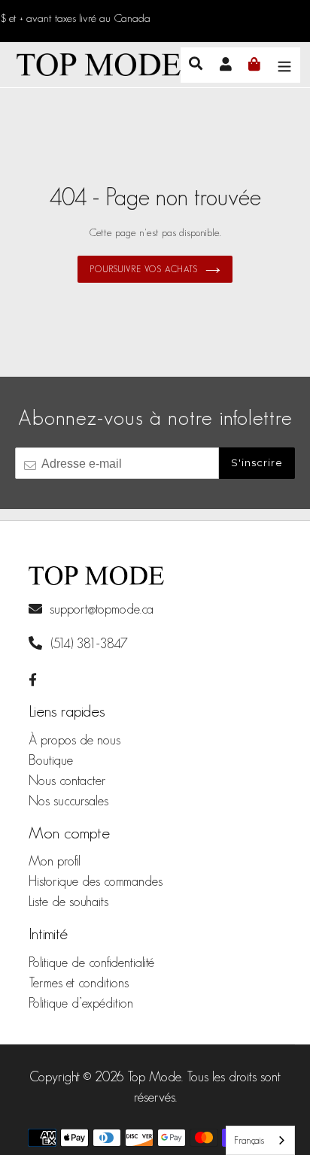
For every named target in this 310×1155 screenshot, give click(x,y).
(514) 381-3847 (87, 643)
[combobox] (260, 1140)
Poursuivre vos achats (143, 269)
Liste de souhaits (68, 901)
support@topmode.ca (101, 609)
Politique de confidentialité (91, 962)
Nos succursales (68, 800)
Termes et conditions (79, 982)
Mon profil (55, 861)
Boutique (51, 760)
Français (249, 1140)
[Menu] (284, 64)
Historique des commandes (96, 881)
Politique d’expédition (81, 1003)
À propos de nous (74, 739)
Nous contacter (67, 780)
